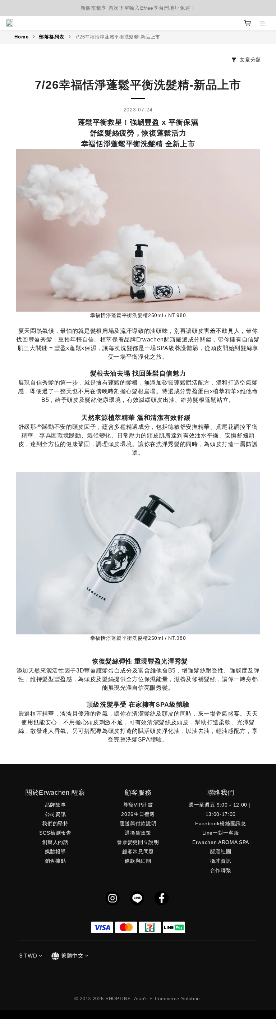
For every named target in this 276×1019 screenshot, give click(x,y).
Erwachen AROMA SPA (220, 842)
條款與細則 (138, 861)
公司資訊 (55, 814)
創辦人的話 (55, 842)
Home (21, 37)
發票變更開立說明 (138, 842)
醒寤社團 (220, 851)
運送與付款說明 (138, 823)
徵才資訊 (220, 861)
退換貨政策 (138, 833)
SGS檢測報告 (55, 833)
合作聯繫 (220, 870)
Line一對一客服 (220, 833)
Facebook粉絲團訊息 (220, 823)
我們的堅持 (55, 823)
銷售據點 (55, 861)
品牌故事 (55, 805)
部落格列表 (51, 37)
